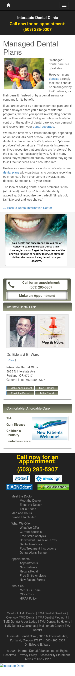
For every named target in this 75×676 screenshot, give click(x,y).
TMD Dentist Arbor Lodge (20, 621)
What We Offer (21, 523)
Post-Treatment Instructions (38, 548)
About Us (17, 586)
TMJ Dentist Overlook (52, 613)
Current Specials (31, 532)
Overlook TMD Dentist (20, 617)
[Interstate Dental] (37, 665)
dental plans (11, 172)
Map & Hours (46, 388)
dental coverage (43, 126)
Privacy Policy (28, 655)
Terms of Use (33, 659)
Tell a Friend (47, 393)
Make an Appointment (37, 295)
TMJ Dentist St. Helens (55, 621)
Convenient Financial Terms (38, 540)
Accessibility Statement (55, 655)
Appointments (20, 559)
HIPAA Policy (28, 598)
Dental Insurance (18, 441)
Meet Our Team (30, 590)
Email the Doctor (20, 393)
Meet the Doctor (22, 496)
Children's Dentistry (13, 433)
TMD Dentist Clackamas (20, 626)
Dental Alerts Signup (33, 552)
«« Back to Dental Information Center (27, 208)
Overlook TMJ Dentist (21, 613)
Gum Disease (15, 424)
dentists (54, 78)
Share (12, 360)
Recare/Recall (29, 571)
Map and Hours (21, 513)
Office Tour (27, 594)
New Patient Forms (32, 579)
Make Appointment (21, 388)
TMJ (9, 418)
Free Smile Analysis (33, 536)
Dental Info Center (23, 517)
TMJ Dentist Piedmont (52, 617)
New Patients (28, 567)
